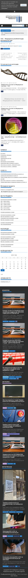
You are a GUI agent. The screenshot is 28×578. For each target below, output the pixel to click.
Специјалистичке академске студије (9, 218)
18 (6, 266)
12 (10, 264)
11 (6, 264)
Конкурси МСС (12, 350)
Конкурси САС (11, 321)
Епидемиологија (12, 511)
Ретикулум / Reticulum (6, 155)
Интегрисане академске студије (8, 199)
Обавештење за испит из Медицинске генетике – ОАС (14, 100)
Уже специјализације (6, 224)
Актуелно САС (5, 321)
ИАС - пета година (5, 207)
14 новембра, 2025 (7, 338)
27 (14, 268)
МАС (15, 407)
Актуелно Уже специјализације (13, 433)
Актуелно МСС (5, 350)
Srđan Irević (12, 43)
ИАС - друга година (5, 203)
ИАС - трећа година (5, 204)
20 (14, 266)
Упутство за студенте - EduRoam (9, 166)
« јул (2, 274)
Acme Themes (14, 575)
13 (14, 264)
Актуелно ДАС (10, 463)
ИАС (21, 536)
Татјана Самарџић (16, 308)
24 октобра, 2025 (7, 365)
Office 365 (3, 160)
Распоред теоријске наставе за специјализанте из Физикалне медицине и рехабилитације (21, 56)
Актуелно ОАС (16, 536)
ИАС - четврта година (6, 206)
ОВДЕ (20, 46)
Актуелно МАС (10, 407)
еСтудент (3, 153)
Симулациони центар (6, 158)
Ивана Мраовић (13, 82)
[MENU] (27, 26)
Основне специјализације (7, 222)
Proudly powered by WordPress (8, 574)
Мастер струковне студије (7, 219)
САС (16, 321)
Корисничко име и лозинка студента (9, 163)
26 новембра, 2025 (7, 308)
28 (17, 268)
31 (2, 270)
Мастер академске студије (7, 216)
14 (17, 264)
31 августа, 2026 (5, 82)
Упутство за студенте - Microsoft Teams (10, 165)
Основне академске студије (7, 212)
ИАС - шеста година (5, 209)
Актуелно (5, 407)
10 (2, 264)
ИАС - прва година (5, 201)
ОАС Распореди (7, 48)
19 (10, 266)
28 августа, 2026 (7, 398)
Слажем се (23, 5)
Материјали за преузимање (7, 161)
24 (2, 268)
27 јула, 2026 (6, 555)
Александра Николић (16, 501)
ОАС (2, 48)
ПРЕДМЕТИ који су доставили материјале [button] (13, 191)
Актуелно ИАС (5, 511)
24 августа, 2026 (7, 452)
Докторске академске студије (8, 215)
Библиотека (3, 156)
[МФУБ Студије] (2, 25)
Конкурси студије (12, 378)
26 (10, 268)
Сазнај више (4, 8)
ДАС (14, 463)
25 (6, 268)
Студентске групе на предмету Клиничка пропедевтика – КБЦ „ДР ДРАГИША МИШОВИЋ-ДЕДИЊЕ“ (7, 56)
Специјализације (6, 435)
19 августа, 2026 (5, 135)
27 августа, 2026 (7, 422)
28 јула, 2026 (6, 529)
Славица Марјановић (14, 135)
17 (2, 266)
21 (17, 266)
